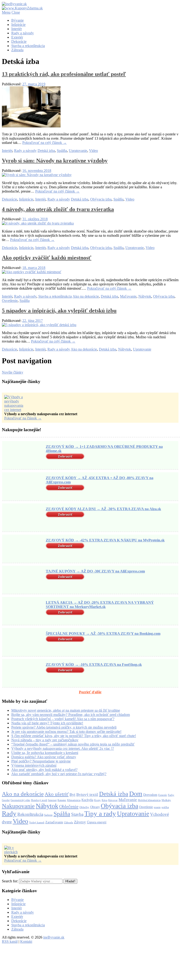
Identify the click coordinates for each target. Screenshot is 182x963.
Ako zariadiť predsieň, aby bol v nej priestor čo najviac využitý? (58, 774)
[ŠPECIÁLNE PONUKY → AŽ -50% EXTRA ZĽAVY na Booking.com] (23, 642)
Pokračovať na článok (23, 418)
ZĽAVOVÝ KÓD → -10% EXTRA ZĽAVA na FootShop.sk (94, 665)
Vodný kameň (36, 822)
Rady (9, 813)
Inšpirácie (18, 25)
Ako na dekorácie (86, 296)
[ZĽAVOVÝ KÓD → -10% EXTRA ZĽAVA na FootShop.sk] (23, 673)
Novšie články (12, 372)
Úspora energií (96, 822)
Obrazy (95, 807)
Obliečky (84, 807)
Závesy (80, 822)
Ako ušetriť (57, 794)
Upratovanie (78, 151)
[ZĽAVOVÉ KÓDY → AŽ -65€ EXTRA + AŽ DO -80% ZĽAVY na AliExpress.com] (23, 487)
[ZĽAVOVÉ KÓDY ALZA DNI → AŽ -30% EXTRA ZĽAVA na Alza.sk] (23, 518)
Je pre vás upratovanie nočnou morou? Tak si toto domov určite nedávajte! (66, 732)
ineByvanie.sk (53, 937)
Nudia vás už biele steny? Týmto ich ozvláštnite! (47, 723)
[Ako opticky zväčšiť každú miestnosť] (31, 272)
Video (93, 151)
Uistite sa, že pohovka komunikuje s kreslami (44, 753)
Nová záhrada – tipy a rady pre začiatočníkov (44, 740)
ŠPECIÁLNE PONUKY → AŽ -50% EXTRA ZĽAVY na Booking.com (103, 633)
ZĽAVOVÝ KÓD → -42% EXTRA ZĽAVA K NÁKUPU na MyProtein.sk (105, 540)
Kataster (62, 800)
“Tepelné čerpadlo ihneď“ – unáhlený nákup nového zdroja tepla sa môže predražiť (73, 744)
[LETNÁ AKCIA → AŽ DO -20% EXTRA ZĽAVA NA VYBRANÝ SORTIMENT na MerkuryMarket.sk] (23, 611)
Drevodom (150, 795)
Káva (104, 800)
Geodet (6, 800)
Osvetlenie (10, 301)
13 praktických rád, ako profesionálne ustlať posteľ (64, 74)
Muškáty (166, 800)
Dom (135, 793)
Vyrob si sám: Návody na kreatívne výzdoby (55, 161)
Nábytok (144, 296)
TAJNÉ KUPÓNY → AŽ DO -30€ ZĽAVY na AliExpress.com (95, 571)
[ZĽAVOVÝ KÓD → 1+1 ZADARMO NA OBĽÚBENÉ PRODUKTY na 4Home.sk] (23, 456)
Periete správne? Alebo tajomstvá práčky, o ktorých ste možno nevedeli (63, 727)
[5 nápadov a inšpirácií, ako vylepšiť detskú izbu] (39, 325)
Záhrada (17, 50)
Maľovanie (128, 296)
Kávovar (113, 800)
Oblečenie (68, 806)
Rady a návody (22, 33)
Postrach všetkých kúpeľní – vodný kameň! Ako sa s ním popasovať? (62, 719)
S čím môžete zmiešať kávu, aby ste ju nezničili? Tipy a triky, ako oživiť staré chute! (73, 736)
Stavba (77, 814)
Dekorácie (19, 41)
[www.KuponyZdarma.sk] (22, 8)
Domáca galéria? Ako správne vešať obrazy (43, 757)
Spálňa (62, 151)
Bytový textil (87, 794)
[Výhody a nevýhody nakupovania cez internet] (16, 410)
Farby (171, 795)
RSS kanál (10, 941)
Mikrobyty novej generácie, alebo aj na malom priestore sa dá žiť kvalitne (65, 710)
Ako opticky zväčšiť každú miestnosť (46, 258)
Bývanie (17, 20)
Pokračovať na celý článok (44, 143)
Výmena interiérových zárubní (33, 765)
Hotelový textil (39, 800)
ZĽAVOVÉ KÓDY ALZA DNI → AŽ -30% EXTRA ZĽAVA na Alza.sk (103, 509)
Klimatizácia (74, 800)
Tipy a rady (100, 813)
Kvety (97, 800)
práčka (165, 807)
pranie (157, 807)
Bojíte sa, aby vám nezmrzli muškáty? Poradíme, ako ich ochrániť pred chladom (70, 715)
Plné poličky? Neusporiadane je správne (41, 761)
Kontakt (26, 941)
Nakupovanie (18, 806)
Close (16, 12)
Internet (52, 800)
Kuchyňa (87, 800)
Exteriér (17, 37)
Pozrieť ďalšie (90, 692)
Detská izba (46, 151)
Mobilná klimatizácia (149, 800)
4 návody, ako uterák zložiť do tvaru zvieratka (58, 209)
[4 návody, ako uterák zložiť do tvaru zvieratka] (38, 223)
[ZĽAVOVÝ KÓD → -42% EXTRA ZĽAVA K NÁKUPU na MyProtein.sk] (23, 549)
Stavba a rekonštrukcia (28, 46)
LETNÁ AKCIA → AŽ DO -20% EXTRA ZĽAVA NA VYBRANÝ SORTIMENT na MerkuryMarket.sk (100, 604)
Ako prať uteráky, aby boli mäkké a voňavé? (44, 770)
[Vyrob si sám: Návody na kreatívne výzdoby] (37, 175)
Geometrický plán (20, 800)
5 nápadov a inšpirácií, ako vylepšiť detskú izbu (59, 311)
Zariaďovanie (54, 822)
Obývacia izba (101, 199)
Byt (72, 794)
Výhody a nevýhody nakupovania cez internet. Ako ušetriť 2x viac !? (62, 748)
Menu (6, 12)
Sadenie (48, 815)
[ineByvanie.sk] (14, 4)
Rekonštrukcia (30, 814)
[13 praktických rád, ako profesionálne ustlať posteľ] (31, 126)
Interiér (16, 29)
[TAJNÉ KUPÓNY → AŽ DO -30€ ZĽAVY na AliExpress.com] (23, 580)
